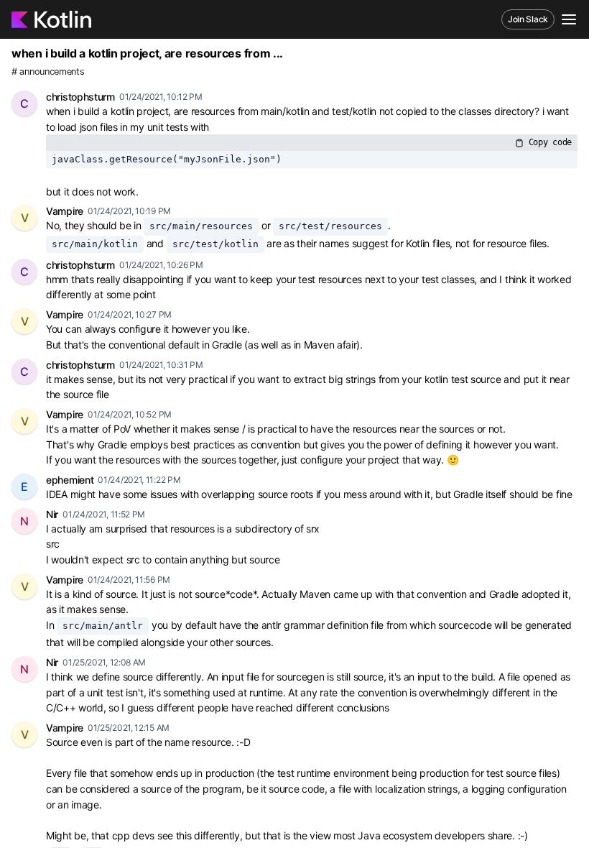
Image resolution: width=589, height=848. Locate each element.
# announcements (48, 71)
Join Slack (528, 19)
